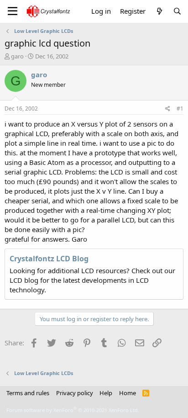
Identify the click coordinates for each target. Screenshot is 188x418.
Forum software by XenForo (72, 410)
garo (17, 56)
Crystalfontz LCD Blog (49, 259)
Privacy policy (74, 393)
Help (105, 393)
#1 (180, 108)
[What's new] (159, 11)
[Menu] (12, 11)
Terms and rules (27, 393)
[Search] (177, 11)
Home (127, 393)
